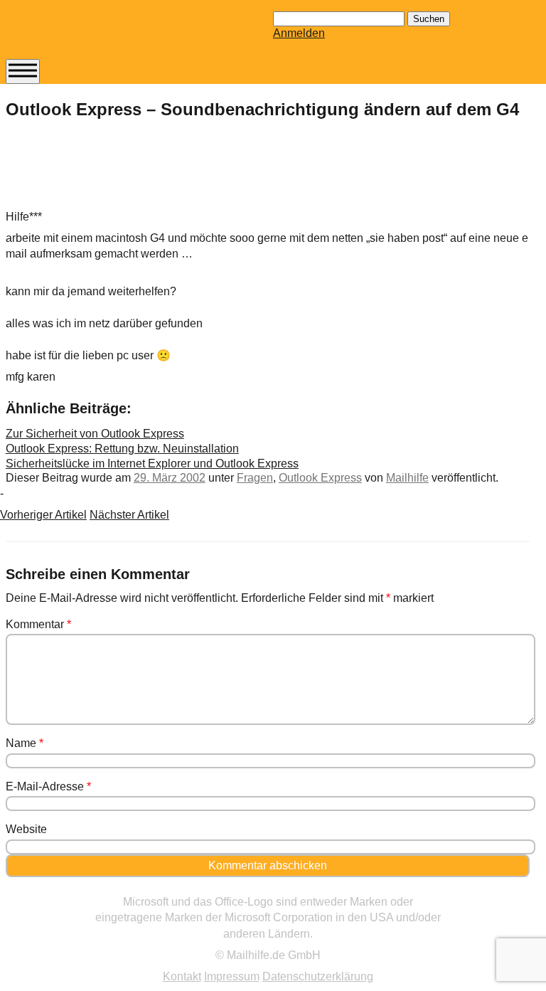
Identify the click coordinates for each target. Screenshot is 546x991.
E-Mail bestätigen (73, 256)
